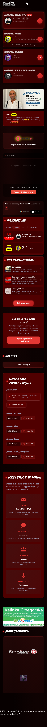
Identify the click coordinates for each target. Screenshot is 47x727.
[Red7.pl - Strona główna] (9, 3)
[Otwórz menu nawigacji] (42, 4)
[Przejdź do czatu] (27, 3)
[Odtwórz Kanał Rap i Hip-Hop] (40, 75)
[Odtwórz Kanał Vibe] (40, 39)
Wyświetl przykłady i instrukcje (25, 340)
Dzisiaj (17, 227)
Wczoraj (8, 227)
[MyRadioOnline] (23, 678)
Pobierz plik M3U (24, 396)
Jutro (24, 227)
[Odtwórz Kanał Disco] (40, 57)
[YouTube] (23, 18)
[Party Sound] (23, 651)
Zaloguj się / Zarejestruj (23, 192)
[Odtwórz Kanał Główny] (40, 21)
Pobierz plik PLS (17, 405)
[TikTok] (27, 18)
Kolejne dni (33, 227)
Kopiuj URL (29, 418)
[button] (23, 20)
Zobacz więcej (23, 303)
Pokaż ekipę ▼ (23, 365)
